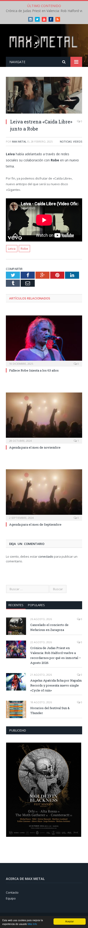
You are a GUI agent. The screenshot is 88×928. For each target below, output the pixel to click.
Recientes (15, 605)
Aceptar (69, 921)
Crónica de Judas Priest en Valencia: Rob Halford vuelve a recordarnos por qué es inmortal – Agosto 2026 (55, 655)
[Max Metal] (44, 41)
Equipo (11, 898)
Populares (36, 605)
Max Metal (19, 141)
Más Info (32, 924)
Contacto (12, 892)
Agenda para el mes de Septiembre (35, 524)
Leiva (11, 248)
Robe (24, 248)
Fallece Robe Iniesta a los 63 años (34, 370)
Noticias (66, 141)
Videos (77, 141)
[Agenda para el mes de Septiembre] (44, 494)
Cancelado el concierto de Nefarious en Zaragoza (49, 627)
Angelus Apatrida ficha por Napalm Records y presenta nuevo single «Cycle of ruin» (56, 685)
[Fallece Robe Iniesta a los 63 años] (44, 340)
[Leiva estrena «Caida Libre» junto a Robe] (44, 96)
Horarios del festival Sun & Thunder (50, 710)
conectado (45, 556)
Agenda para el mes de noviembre (35, 447)
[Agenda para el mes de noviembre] (44, 417)
